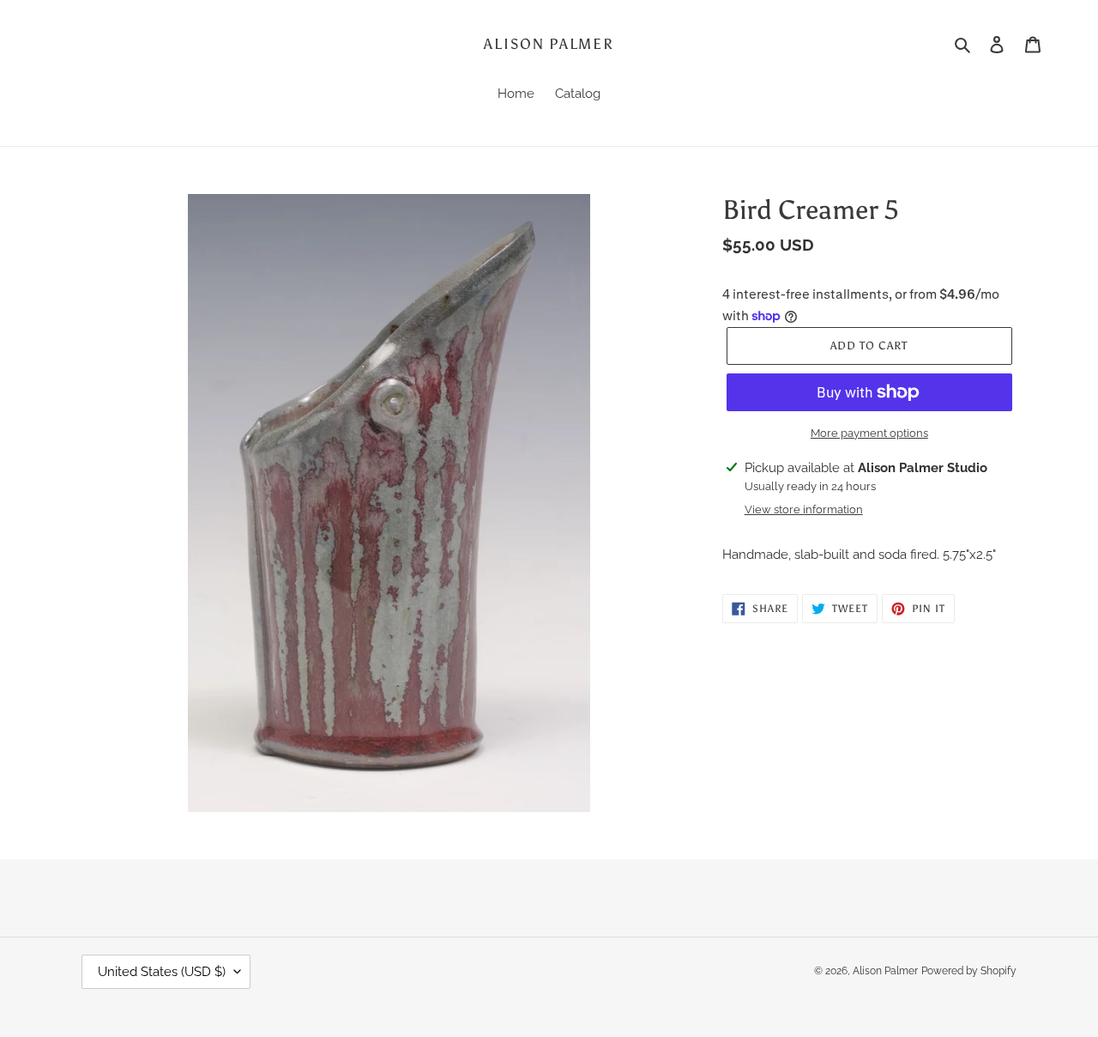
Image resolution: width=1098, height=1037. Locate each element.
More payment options (869, 433)
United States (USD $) (162, 971)
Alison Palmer (548, 43)
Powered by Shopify (969, 971)
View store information (804, 509)
